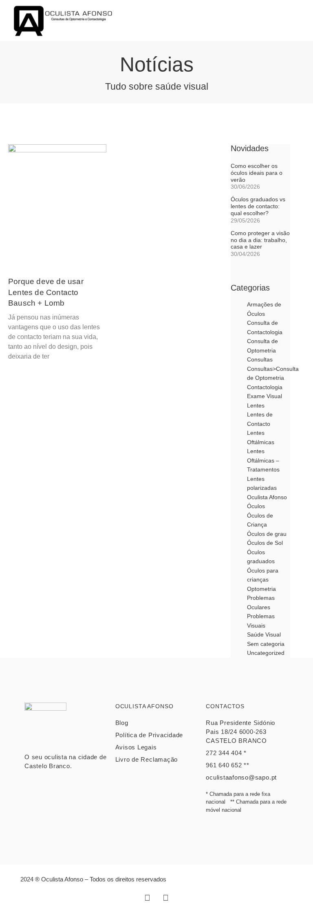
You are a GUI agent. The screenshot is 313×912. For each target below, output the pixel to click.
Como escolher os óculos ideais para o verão (256, 173)
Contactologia (264, 387)
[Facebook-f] (147, 898)
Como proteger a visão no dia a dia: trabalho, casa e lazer (260, 240)
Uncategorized (265, 653)
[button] (291, 20)
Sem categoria (265, 644)
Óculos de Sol (265, 543)
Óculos (256, 506)
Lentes (256, 405)
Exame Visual (264, 396)
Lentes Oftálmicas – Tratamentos (263, 460)
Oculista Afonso (267, 497)
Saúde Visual (264, 634)
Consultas (260, 359)
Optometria (261, 589)
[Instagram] (166, 898)
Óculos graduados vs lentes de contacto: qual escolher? (258, 206)
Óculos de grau (267, 534)
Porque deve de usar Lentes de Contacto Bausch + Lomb (46, 292)
